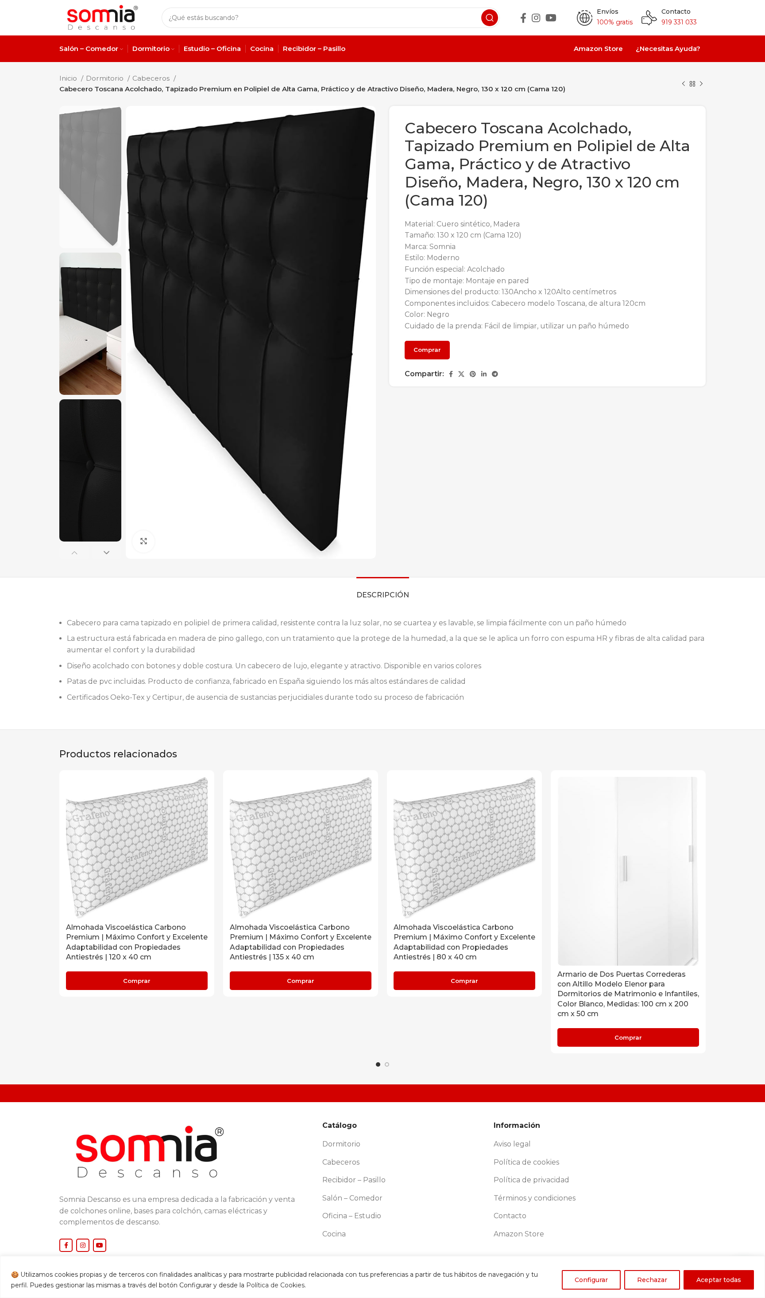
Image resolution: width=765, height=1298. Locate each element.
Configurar (591, 1280)
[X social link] (461, 374)
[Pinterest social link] (473, 374)
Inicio (69, 78)
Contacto (676, 12)
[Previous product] (683, 83)
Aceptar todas (718, 1280)
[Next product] (701, 83)
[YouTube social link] (551, 17)
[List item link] (404, 1144)
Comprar (427, 349)
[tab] (382, 590)
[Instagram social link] (536, 17)
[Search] (489, 17)
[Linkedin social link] (484, 374)
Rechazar (652, 1280)
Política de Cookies (275, 1285)
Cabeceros (151, 78)
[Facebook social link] (523, 17)
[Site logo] (101, 17)
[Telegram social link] (495, 374)
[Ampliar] (143, 541)
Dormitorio (105, 78)
